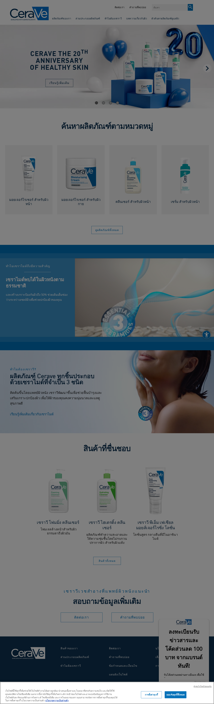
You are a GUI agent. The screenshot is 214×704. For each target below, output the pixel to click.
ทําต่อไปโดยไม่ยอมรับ (202, 686)
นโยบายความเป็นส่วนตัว (57, 700)
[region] (107, 693)
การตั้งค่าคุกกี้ (151, 694)
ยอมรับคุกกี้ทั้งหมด (176, 694)
